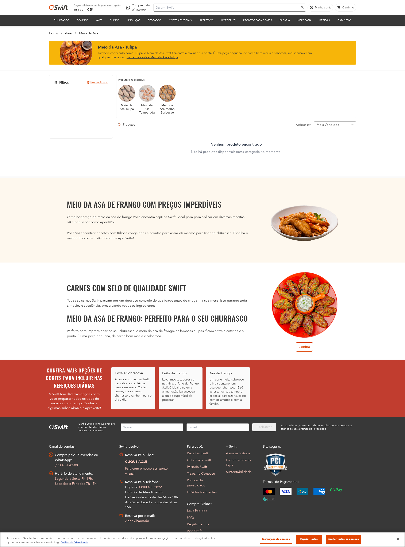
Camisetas (344, 20)
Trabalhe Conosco (201, 473)
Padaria (284, 20)
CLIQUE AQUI (136, 461)
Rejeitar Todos (309, 539)
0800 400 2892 (150, 487)
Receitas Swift (197, 453)
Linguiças (133, 20)
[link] (83, 10)
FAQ (190, 517)
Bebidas (324, 20)
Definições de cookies (276, 539)
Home (53, 33)
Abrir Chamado (137, 521)
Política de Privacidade (74, 542)
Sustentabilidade (239, 472)
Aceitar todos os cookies (343, 539)
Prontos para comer (257, 20)
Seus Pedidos (197, 510)
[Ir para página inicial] (58, 7)
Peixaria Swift (197, 466)
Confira (304, 347)
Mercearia (304, 20)
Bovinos (82, 20)
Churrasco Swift (199, 460)
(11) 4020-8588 (66, 465)
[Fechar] (398, 539)
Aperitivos (206, 20)
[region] (202, 539)
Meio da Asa (88, 33)
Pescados (154, 20)
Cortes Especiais (180, 20)
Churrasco (61, 20)
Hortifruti (228, 20)
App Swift (194, 531)
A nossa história (238, 453)
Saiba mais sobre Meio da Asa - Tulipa (152, 57)
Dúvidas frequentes (202, 492)
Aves (99, 20)
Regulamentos (198, 524)
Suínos (114, 20)
